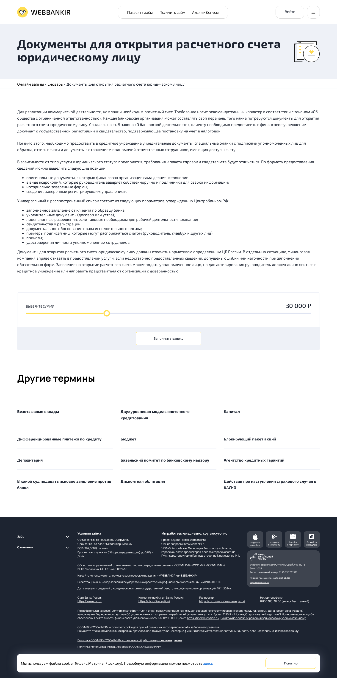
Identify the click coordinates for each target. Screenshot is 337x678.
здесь (208, 663)
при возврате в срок (126, 552)
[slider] (106, 313)
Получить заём (172, 12)
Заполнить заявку (168, 338)
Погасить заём (140, 12)
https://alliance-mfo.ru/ (259, 582)
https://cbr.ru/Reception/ (154, 601)
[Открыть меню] (313, 12)
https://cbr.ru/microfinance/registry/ (222, 601)
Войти (290, 11)
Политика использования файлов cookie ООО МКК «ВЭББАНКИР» (119, 647)
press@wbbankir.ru (194, 540)
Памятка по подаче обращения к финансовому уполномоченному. (263, 618)
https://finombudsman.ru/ (203, 618)
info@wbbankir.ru (194, 544)
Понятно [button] (291, 663)
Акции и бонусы (205, 12)
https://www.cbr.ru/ (89, 601)
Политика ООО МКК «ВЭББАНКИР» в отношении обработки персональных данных (129, 640)
